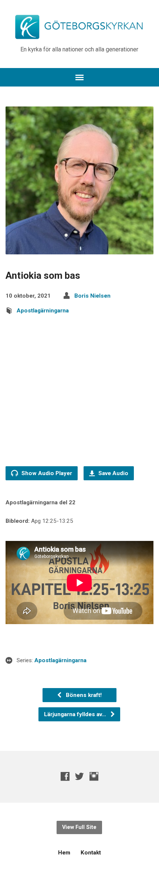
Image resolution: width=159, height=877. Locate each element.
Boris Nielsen (92, 295)
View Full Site (79, 827)
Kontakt (91, 852)
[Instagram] (93, 776)
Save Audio (112, 473)
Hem (64, 852)
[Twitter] (79, 776)
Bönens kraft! (83, 695)
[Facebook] (65, 776)
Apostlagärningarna (43, 310)
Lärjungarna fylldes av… (76, 714)
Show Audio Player (46, 473)
